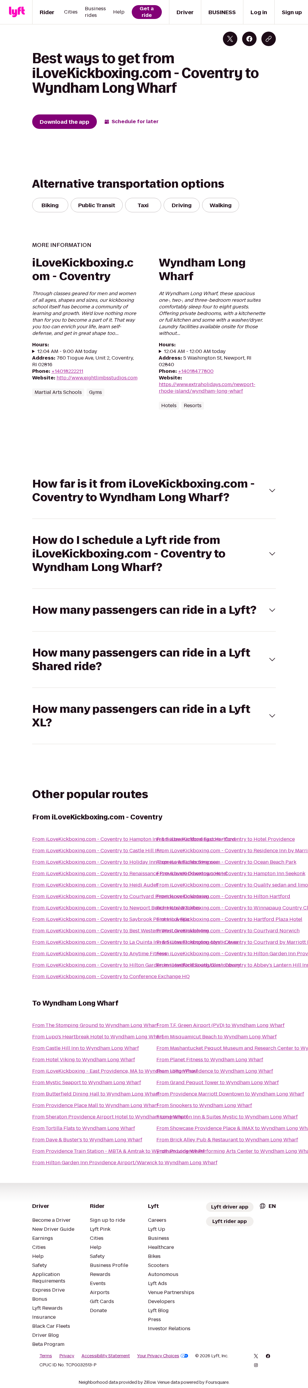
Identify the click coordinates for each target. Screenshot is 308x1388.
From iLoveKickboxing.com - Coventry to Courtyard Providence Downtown (120, 896)
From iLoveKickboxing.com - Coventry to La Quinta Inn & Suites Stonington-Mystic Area (135, 942)
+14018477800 (196, 371)
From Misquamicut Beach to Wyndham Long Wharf (216, 1036)
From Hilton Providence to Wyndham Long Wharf (214, 1071)
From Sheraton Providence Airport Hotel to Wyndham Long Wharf (110, 1116)
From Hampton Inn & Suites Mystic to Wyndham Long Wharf (227, 1116)
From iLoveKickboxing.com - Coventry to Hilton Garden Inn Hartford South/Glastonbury (136, 965)
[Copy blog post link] (268, 39)
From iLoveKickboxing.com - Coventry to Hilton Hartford (223, 896)
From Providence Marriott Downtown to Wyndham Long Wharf (230, 1093)
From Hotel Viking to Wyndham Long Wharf (83, 1059)
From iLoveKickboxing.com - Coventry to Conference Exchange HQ (111, 976)
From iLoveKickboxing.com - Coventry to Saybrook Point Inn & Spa (110, 919)
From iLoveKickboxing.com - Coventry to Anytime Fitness (99, 953)
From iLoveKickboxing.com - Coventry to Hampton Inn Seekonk (230, 873)
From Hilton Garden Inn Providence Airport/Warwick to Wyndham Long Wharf (124, 1162)
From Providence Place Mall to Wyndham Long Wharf (95, 1105)
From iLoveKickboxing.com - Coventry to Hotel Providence (225, 839)
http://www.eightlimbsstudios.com (97, 377)
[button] (154, 490)
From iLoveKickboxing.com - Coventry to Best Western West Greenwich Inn (120, 930)
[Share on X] (230, 39)
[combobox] (267, 1206)
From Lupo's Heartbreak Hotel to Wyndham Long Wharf (97, 1036)
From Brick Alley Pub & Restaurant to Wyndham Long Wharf (227, 1139)
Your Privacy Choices (158, 1356)
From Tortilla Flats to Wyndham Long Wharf (83, 1128)
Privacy (66, 1356)
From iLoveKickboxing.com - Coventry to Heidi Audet (95, 884)
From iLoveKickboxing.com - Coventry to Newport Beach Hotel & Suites (116, 907)
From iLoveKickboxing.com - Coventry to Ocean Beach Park (226, 862)
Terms (45, 1356)
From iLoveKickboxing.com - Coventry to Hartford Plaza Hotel (229, 919)
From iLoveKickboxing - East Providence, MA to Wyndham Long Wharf (115, 1071)
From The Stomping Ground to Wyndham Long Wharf (95, 1025)
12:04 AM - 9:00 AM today (67, 351)
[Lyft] (16, 12)
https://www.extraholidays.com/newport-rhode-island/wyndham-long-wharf (207, 388)
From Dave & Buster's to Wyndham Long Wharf (87, 1139)
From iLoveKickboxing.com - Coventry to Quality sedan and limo (232, 884)
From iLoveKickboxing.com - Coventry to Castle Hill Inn (97, 850)
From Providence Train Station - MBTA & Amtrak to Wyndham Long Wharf (118, 1151)
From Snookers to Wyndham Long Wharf (204, 1105)
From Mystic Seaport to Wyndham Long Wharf (86, 1082)
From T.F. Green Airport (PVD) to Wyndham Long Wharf (220, 1025)
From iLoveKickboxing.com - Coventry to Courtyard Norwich (228, 930)
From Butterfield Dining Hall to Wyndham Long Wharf (95, 1093)
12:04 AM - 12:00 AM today (195, 351)
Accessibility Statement (106, 1356)
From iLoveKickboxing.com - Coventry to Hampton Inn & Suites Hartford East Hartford (134, 839)
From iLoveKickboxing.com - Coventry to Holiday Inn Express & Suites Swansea (125, 862)
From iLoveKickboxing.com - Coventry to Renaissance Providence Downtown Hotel (129, 873)
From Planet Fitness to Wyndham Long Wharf (209, 1059)
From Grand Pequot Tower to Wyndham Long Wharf (217, 1082)
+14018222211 (67, 371)
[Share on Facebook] (249, 39)
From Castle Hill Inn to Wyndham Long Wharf (85, 1048)
